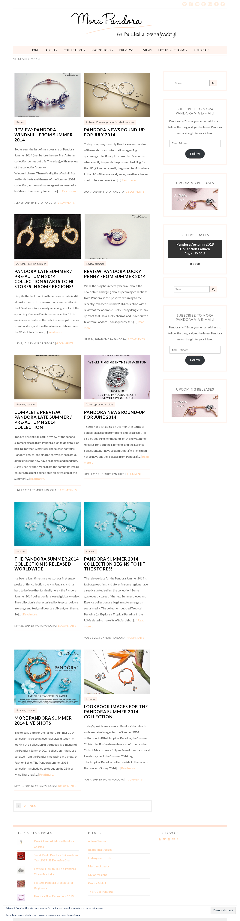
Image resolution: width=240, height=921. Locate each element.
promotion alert (115, 122)
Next (34, 805)
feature (90, 404)
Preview (100, 122)
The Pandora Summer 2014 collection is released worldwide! (46, 564)
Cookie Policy (73, 915)
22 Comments (135, 191)
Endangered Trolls (99, 858)
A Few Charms (97, 841)
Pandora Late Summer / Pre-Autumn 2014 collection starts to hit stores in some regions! (45, 279)
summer (129, 122)
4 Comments (64, 343)
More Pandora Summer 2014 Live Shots (43, 720)
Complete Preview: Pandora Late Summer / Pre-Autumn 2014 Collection (43, 420)
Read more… (70, 191)
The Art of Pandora (100, 891)
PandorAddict (97, 883)
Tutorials (201, 50)
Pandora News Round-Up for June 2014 (114, 415)
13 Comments (67, 785)
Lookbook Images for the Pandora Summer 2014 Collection (116, 711)
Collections (73, 50)
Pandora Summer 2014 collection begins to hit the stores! (115, 564)
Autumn (90, 122)
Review (20, 122)
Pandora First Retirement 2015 (54, 896)
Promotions (101, 50)
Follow (195, 154)
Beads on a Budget (100, 849)
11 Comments (67, 490)
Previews (126, 50)
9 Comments (66, 202)
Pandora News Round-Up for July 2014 (114, 132)
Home (35, 50)
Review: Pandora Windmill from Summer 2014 (43, 134)
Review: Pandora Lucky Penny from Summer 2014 (115, 274)
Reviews (146, 50)
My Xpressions (97, 874)
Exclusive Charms (171, 50)
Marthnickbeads (99, 866)
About (51, 50)
